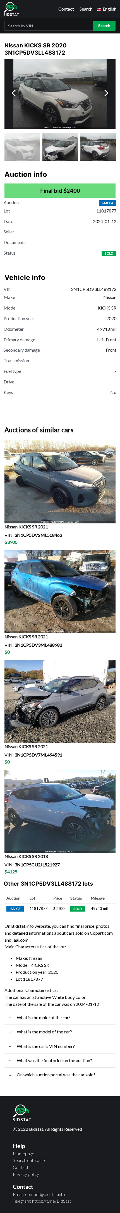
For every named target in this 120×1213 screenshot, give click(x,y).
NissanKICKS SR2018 (26, 856)
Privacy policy (26, 1174)
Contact (66, 8)
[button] (106, 9)
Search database (29, 1160)
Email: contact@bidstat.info (39, 1194)
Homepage (23, 1153)
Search (86, 8)
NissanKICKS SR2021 (26, 526)
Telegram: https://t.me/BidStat (42, 1201)
